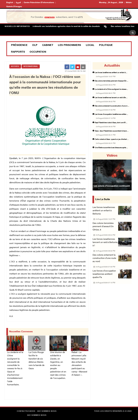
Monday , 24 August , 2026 (111, 2)
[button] (95, 171)
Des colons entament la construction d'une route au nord (104, 258)
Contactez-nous (26, 411)
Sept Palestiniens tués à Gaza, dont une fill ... (111, 123)
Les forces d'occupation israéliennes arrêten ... (111, 114)
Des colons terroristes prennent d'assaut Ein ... (111, 81)
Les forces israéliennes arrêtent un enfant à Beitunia (104, 210)
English (9, 2)
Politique (106, 45)
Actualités (112, 66)
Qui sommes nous (46, 411)
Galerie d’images (14, 7)
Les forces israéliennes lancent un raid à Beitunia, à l (105, 242)
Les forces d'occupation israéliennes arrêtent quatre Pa (104, 274)
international (30, 66)
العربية (18, 2)
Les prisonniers (69, 45)
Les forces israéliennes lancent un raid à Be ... (111, 98)
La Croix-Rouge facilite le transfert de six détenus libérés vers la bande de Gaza (36, 360)
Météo (129, 2)
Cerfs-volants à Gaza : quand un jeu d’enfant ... (112, 139)
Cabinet (47, 45)
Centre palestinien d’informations (39, 2)
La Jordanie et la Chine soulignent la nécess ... (111, 89)
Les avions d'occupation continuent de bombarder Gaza (112, 189)
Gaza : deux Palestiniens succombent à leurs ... (111, 131)
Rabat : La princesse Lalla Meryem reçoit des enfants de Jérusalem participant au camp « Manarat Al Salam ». (79, 363)
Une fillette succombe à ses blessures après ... (111, 148)
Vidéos (112, 156)
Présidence (19, 45)
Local (90, 45)
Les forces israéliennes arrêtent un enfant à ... (111, 73)
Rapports (18, 52)
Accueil (15, 66)
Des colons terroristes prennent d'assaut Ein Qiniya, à (103, 226)
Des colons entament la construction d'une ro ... (112, 106)
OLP (34, 45)
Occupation (38, 52)
